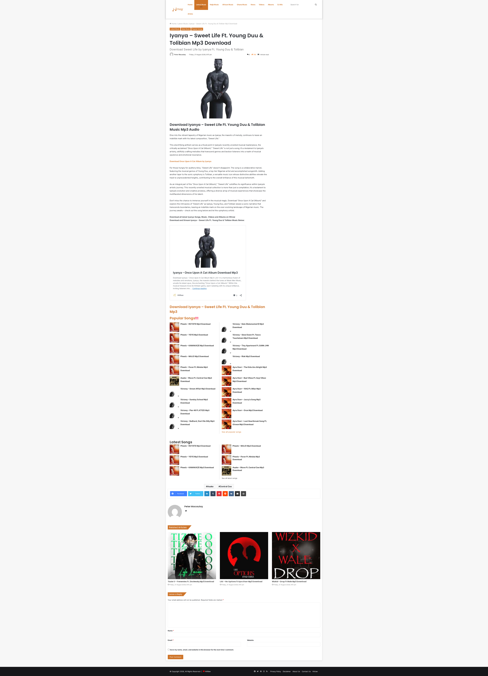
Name (171, 631)
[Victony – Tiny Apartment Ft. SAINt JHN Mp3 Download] (226, 348)
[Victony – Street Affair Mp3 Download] (174, 392)
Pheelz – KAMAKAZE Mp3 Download (197, 345)
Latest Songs (181, 442)
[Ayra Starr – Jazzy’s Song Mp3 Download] (226, 402)
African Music (227, 5)
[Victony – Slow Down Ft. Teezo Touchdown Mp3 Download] (226, 338)
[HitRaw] (178, 9)
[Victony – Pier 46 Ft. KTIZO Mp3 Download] (174, 413)
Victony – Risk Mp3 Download (246, 356)
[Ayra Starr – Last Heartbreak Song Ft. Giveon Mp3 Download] (226, 424)
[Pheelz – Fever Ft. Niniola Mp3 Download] (174, 370)
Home (190, 5)
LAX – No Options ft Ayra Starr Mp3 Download (241, 581)
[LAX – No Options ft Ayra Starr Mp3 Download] (244, 555)
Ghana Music (242, 5)
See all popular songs (231, 432)
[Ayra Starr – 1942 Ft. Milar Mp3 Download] (226, 392)
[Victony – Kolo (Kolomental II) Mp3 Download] (226, 327)
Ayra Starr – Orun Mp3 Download (248, 410)
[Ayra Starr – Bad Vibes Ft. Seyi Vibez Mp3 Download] (226, 381)
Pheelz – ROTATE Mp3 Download (195, 324)
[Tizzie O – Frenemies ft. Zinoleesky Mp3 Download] (192, 555)
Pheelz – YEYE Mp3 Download (194, 335)
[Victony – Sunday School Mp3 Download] (174, 402)
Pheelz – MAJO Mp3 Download (194, 356)
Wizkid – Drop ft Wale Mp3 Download (289, 581)
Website (250, 640)
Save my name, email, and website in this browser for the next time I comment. (202, 650)
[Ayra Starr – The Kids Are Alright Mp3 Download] (226, 370)
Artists (190, 14)
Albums (271, 5)
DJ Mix (280, 5)
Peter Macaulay (180, 54)
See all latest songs (229, 478)
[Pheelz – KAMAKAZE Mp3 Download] (174, 348)
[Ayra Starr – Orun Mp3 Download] (226, 413)
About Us (296, 671)
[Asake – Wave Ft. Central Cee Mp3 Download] (174, 381)
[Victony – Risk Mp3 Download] (226, 359)
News (253, 5)
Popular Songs (197, 29)
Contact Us (306, 671)
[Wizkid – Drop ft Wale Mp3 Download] (296, 555)
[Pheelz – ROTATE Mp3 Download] (174, 327)
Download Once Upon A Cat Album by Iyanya (190, 161)
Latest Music (201, 5)
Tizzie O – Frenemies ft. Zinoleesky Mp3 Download (191, 581)
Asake (210, 486)
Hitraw (315, 671)
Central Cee (226, 486)
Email (171, 640)
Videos (261, 5)
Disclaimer (287, 671)
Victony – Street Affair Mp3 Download (197, 389)
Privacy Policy (275, 671)
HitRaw (208, 671)
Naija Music (214, 5)
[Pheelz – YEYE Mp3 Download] (174, 338)
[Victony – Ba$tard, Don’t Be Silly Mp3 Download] (174, 424)
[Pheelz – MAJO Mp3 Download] (174, 359)
